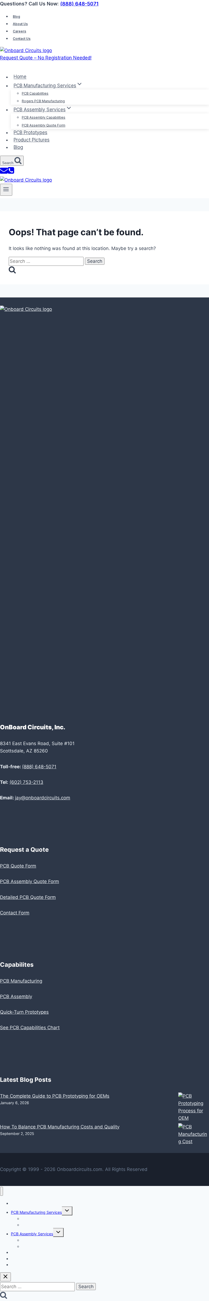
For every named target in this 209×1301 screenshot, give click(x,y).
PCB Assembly (16, 996)
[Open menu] (6, 190)
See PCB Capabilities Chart (30, 1027)
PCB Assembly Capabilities (43, 117)
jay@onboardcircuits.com (42, 797)
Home (20, 77)
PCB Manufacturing (21, 981)
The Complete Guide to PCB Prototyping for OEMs (54, 1096)
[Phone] (11, 172)
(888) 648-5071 (79, 4)
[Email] (4, 172)
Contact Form (14, 912)
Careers (19, 31)
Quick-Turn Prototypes (24, 1012)
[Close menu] (1, 1191)
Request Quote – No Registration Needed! (45, 58)
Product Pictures (32, 140)
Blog (16, 16)
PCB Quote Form (18, 866)
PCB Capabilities (35, 93)
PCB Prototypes (30, 132)
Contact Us (21, 39)
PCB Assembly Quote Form (43, 125)
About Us (20, 24)
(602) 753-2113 (26, 782)
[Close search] (5, 1276)
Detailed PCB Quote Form (28, 897)
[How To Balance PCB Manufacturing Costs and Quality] (193, 1134)
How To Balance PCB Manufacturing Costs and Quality (59, 1127)
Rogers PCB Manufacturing (43, 101)
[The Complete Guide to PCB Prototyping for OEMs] (193, 1107)
